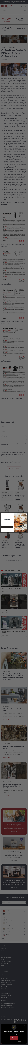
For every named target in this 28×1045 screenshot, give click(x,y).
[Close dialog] (26, 514)
